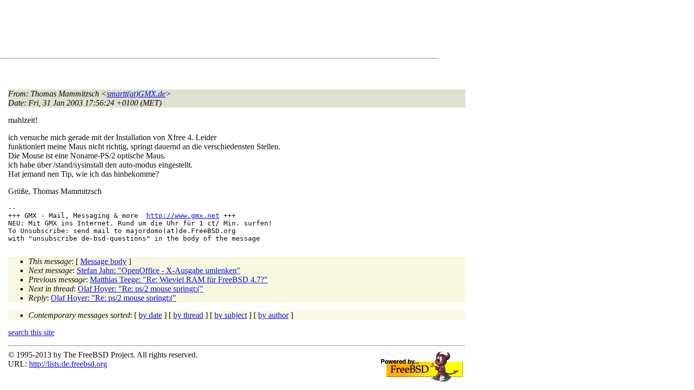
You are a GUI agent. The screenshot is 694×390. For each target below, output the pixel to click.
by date (150, 315)
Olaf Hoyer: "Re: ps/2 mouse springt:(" (140, 288)
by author (273, 315)
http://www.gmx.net (182, 215)
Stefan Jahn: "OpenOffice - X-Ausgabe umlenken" (158, 270)
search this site (31, 332)
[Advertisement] (193, 31)
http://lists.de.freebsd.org (68, 364)
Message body (103, 261)
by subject (230, 315)
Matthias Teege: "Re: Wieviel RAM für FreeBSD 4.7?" (179, 279)
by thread (188, 315)
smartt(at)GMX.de (136, 93)
